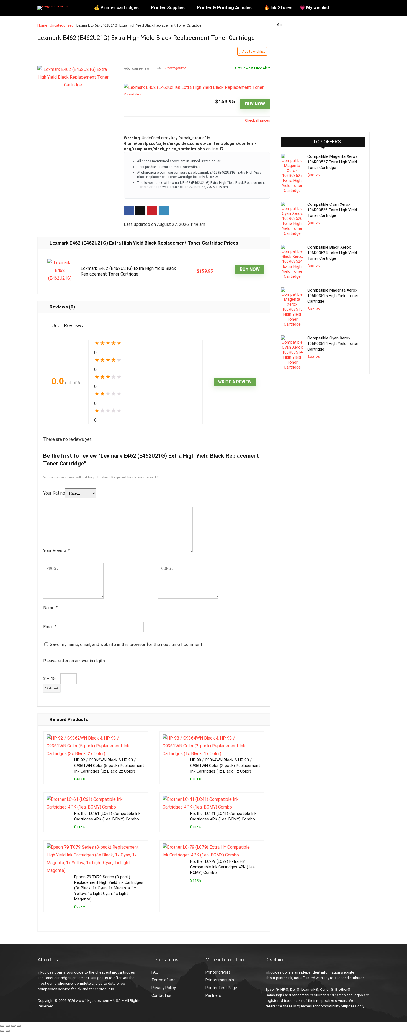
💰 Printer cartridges (116, 7)
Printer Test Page (221, 987)
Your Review (56, 550)
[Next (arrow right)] (8, 1031)
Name (50, 607)
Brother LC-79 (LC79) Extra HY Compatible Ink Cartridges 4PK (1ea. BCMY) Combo (223, 867)
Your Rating (54, 493)
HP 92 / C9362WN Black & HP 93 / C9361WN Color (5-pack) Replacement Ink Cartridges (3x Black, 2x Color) (109, 766)
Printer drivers (218, 972)
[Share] (13, 1026)
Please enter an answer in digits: (74, 660)
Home (42, 25)
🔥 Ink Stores (278, 7)
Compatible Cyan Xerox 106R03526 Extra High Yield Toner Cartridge (332, 210)
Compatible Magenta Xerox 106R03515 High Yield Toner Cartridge (332, 296)
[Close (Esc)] (19, 1026)
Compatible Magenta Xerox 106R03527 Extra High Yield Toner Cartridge (332, 162)
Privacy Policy (163, 987)
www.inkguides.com (92, 1000)
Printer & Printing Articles (224, 7)
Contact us (161, 995)
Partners (213, 995)
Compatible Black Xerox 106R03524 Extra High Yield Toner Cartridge (332, 253)
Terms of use (163, 980)
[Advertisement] (318, 79)
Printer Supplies (168, 7)
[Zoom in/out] (2, 1026)
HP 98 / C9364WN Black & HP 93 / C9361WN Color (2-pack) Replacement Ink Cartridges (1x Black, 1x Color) (225, 766)
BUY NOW (255, 104)
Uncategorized (62, 25)
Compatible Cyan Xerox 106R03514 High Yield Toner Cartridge (332, 344)
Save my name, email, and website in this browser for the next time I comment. (126, 644)
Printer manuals (219, 980)
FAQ (154, 972)
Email (49, 626)
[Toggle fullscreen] (8, 1026)
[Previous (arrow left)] (2, 1031)
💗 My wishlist (314, 7)
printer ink (284, 978)
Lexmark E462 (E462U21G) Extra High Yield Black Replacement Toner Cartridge (128, 271)
